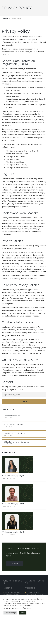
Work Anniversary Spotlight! (13, 476)
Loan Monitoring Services (14, 433)
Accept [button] (22, 613)
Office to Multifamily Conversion (17, 442)
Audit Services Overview (13, 424)
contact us (14, 563)
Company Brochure (12, 416)
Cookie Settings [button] (10, 613)
